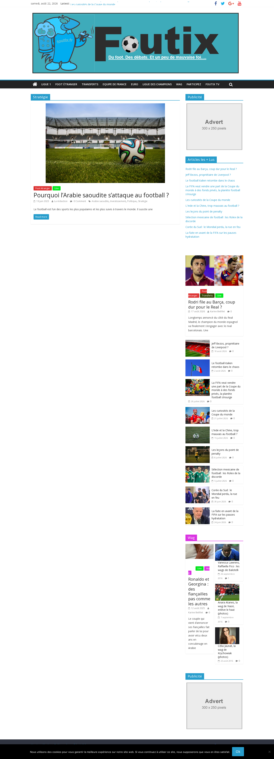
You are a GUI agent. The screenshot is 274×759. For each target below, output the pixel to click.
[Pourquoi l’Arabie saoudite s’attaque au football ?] (105, 106)
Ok (238, 751)
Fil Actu (194, 291)
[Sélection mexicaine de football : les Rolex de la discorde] (197, 468)
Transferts (90, 84)
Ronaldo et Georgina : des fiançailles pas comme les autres (199, 591)
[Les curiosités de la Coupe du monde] (197, 409)
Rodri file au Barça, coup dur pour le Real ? (211, 169)
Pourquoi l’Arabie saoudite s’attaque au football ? (101, 195)
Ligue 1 (46, 84)
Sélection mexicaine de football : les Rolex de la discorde (226, 473)
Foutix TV (212, 84)
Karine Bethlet (217, 311)
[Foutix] (135, 13)
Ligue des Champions (157, 84)
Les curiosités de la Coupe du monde (207, 200)
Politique (132, 201)
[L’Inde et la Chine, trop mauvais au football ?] (197, 428)
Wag (179, 84)
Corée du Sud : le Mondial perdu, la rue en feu (212, 227)
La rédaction (60, 201)
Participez (194, 84)
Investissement (118, 201)
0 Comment (79, 201)
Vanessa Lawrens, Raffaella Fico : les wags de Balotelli (229, 566)
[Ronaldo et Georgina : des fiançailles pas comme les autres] (199, 546)
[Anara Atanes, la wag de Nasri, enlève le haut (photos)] (227, 586)
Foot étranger (66, 84)
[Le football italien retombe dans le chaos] (197, 361)
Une (56, 188)
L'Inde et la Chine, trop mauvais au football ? (212, 205)
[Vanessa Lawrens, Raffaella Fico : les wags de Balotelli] (227, 546)
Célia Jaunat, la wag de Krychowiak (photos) (227, 651)
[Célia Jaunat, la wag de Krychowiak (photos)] (227, 629)
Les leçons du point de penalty (203, 211)
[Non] (269, 752)
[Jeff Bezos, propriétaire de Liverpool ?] (197, 342)
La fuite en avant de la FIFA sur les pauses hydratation (225, 514)
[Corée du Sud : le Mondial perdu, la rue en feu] (197, 488)
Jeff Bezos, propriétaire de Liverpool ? (208, 174)
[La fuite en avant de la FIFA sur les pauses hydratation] (197, 509)
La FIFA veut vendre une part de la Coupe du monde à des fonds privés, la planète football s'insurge (212, 190)
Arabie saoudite (100, 201)
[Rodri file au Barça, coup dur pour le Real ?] (214, 257)
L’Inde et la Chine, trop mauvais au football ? (225, 432)
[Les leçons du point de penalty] (197, 448)
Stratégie (142, 201)
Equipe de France (115, 84)
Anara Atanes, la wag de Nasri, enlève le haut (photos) (228, 608)
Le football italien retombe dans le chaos (210, 180)
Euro (134, 84)
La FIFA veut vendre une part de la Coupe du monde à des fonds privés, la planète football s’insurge (130, 3)
